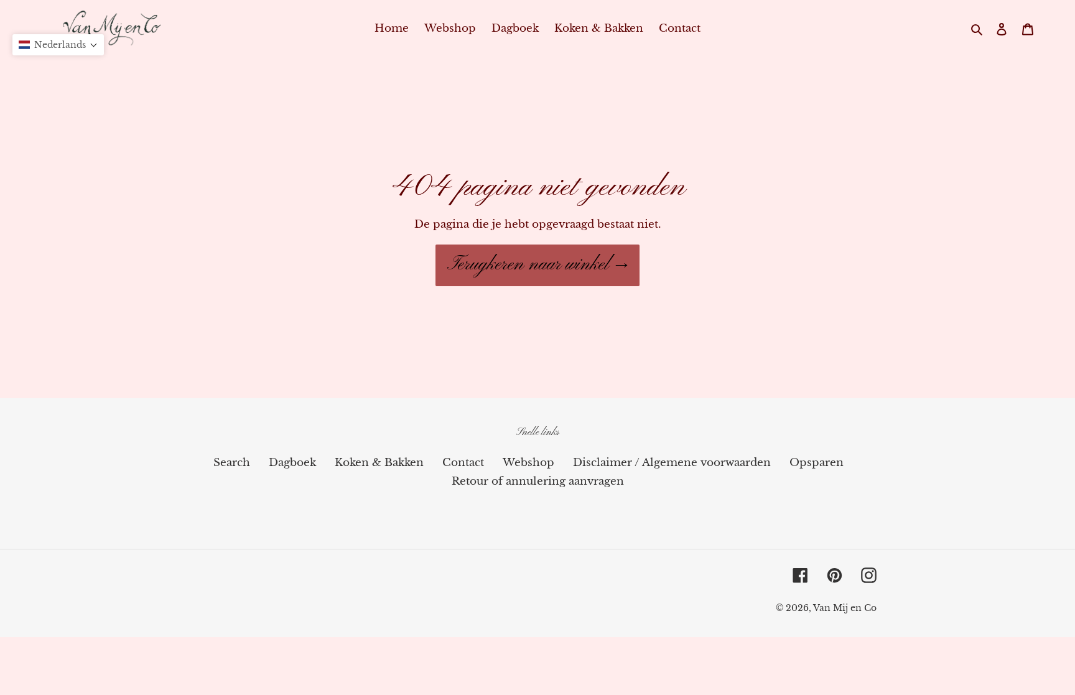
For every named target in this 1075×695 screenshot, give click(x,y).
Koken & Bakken (379, 462)
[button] (58, 44)
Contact (463, 462)
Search (231, 462)
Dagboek (292, 462)
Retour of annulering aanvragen (538, 481)
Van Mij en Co (845, 607)
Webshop (528, 462)
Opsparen (816, 462)
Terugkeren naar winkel (528, 265)
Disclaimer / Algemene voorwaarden (672, 462)
